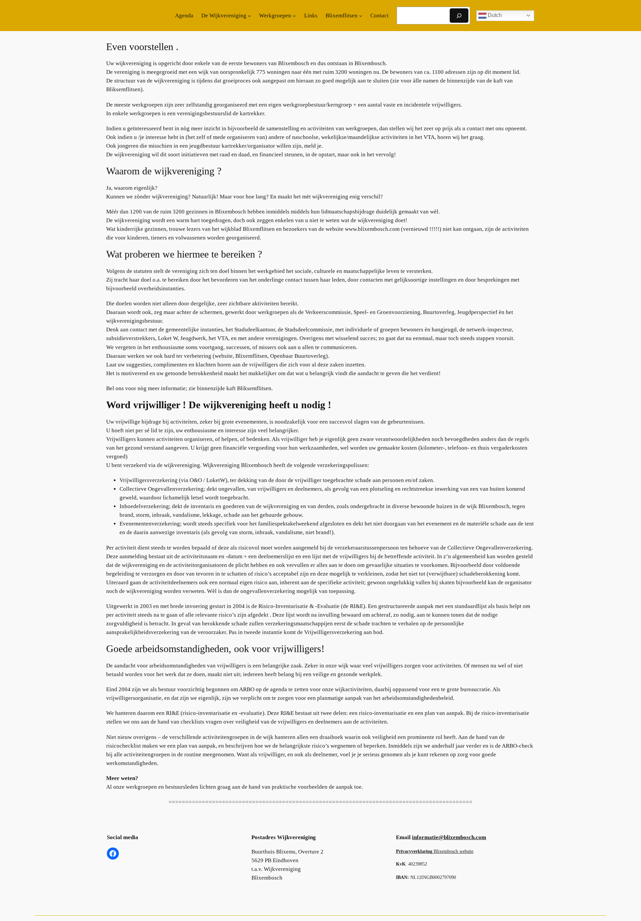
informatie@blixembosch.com (449, 837)
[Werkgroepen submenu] (294, 15)
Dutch (494, 15)
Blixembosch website (434, 851)
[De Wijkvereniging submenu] (249, 15)
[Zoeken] (459, 15)
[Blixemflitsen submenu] (360, 15)
